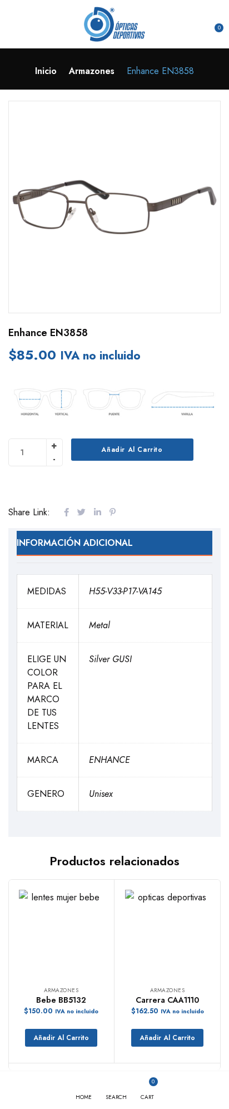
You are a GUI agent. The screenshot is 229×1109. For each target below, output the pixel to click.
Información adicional (75, 542)
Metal (99, 625)
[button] (213, 23)
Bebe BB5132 (61, 1000)
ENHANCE (109, 759)
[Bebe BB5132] (61, 932)
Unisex (101, 793)
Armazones (91, 71)
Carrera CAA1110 (167, 1000)
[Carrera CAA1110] (167, 932)
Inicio (46, 71)
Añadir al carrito (131, 450)
